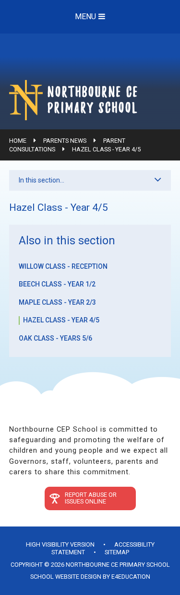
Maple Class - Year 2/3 (57, 302)
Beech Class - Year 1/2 (57, 284)
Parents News (64, 140)
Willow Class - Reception (63, 266)
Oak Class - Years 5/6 (55, 338)
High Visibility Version (60, 544)
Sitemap (117, 552)
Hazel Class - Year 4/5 (106, 149)
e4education (130, 576)
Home (17, 140)
